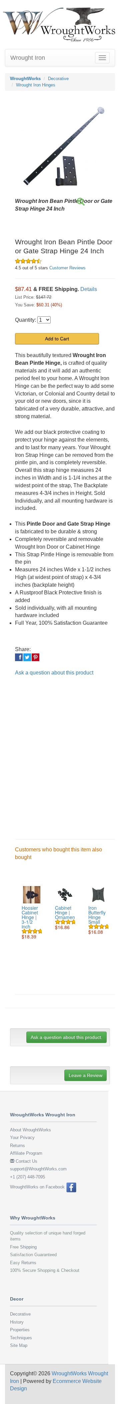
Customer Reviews (67, 267)
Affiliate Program (26, 1153)
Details (88, 289)
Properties (20, 1329)
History (17, 1322)
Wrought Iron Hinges (35, 84)
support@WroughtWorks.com (38, 1168)
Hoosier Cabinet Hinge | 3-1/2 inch (30, 917)
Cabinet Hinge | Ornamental (67, 912)
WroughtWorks (25, 78)
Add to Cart (57, 338)
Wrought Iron (27, 57)
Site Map (18, 1345)
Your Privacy (22, 1137)
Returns (17, 1145)
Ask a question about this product (54, 672)
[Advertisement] (60, 752)
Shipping (28, 1246)
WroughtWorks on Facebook (38, 1186)
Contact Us (25, 1161)
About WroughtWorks (30, 1129)
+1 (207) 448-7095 (27, 1176)
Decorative (58, 78)
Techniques (21, 1337)
